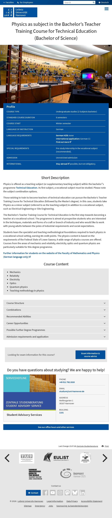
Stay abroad (61, 163)
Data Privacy (72, 501)
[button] (7, 458)
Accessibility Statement (91, 501)
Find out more (62, 142)
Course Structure (15, 303)
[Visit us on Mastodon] (67, 492)
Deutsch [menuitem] (105, 2)
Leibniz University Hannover (30, 501)
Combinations (14, 309)
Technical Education (26, 187)
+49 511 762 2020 (67, 382)
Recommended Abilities (19, 316)
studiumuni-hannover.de (71, 391)
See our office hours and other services (56, 427)
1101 (61, 412)
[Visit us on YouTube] (53, 492)
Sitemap (28, 505)
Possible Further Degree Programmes (26, 329)
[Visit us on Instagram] (60, 492)
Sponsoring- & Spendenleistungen (72, 505)
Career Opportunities (17, 323)
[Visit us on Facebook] (45, 492)
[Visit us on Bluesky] (75, 492)
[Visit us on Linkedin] (82, 492)
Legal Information (55, 501)
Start (93, 2)
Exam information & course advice (90, 355)
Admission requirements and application (27, 336)
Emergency (40, 505)
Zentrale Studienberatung (87, 446)
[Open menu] (106, 12)
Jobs (50, 505)
